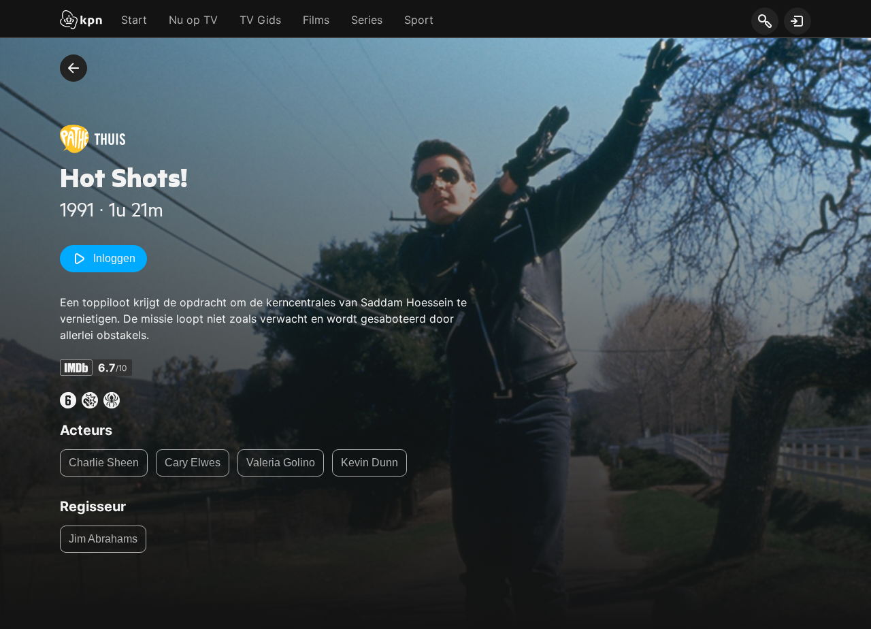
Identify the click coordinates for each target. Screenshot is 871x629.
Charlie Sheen (104, 462)
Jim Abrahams (103, 539)
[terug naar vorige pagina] (73, 68)
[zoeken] (764, 21)
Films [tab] (316, 20)
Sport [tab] (418, 20)
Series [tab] (366, 20)
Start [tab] (134, 20)
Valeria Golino (280, 462)
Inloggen (114, 258)
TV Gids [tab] (260, 20)
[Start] (81, 21)
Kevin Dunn (369, 462)
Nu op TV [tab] (193, 20)
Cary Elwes (192, 462)
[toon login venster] (797, 21)
